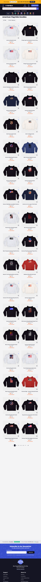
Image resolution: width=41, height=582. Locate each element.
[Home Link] (9, 5)
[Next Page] (28, 445)
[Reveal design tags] (18, 38)
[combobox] (19, 8)
